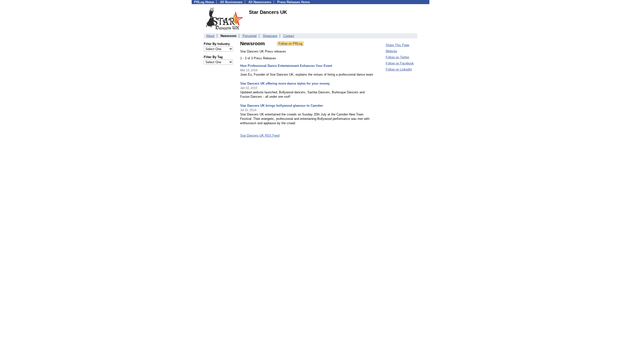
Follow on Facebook (400, 63)
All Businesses (231, 2)
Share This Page (397, 45)
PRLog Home (204, 2)
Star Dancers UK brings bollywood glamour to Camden (281, 105)
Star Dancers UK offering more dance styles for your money (285, 83)
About (210, 36)
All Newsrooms (259, 2)
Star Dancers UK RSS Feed (259, 135)
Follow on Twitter (397, 57)
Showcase (270, 36)
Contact (288, 36)
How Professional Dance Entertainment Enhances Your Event (286, 66)
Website (391, 51)
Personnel (250, 36)
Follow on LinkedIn (399, 69)
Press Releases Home (293, 2)
